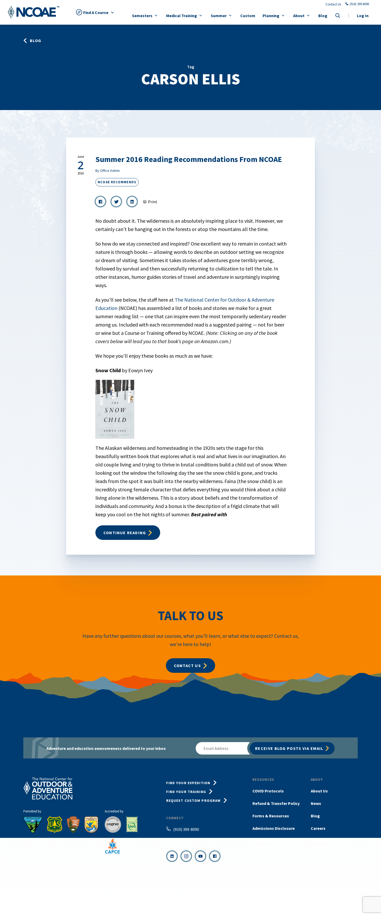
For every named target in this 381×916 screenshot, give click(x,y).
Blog (322, 15)
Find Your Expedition (188, 783)
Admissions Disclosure (273, 828)
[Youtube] (200, 856)
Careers (318, 828)
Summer (219, 15)
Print (152, 201)
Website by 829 (348, 902)
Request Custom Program (193, 800)
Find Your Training (186, 791)
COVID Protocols (268, 790)
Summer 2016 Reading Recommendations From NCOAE (188, 159)
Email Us (180, 840)
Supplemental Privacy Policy (311, 902)
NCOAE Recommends (117, 182)
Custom (247, 15)
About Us (319, 790)
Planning (271, 15)
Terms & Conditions (245, 902)
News (316, 803)
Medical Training (181, 15)
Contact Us (333, 4)
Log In (363, 15)
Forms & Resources (270, 815)
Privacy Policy (275, 902)
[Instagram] (186, 856)
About (299, 15)
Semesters (142, 15)
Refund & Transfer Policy (276, 803)
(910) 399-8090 (359, 4)
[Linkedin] (172, 856)
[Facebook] (215, 856)
